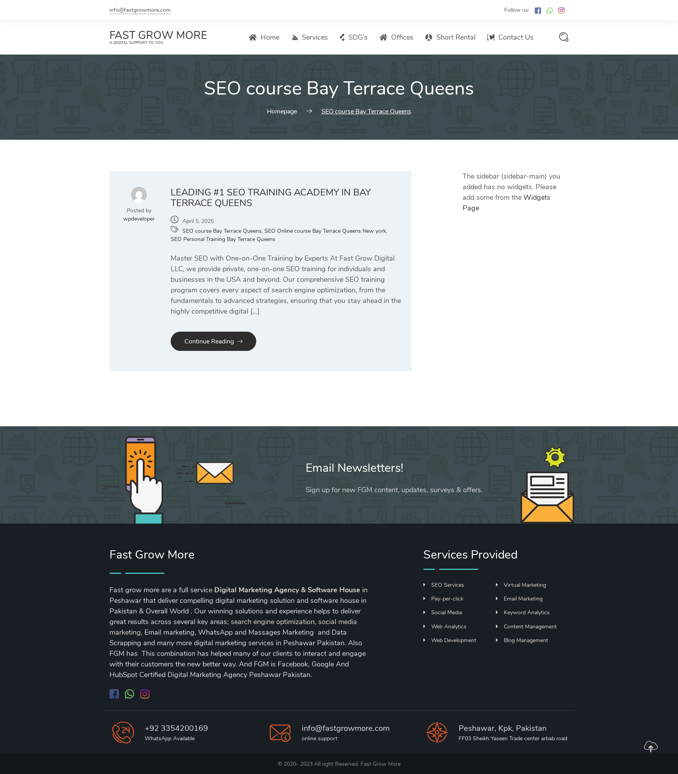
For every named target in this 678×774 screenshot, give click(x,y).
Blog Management (526, 640)
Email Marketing (523, 598)
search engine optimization (273, 621)
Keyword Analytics (527, 612)
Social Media (446, 612)
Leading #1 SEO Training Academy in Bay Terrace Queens (271, 198)
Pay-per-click (447, 598)
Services (315, 37)
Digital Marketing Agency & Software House (287, 590)
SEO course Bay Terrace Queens (222, 231)
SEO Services (447, 585)
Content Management (530, 626)
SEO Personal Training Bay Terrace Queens (223, 239)
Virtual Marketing (525, 585)
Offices (402, 37)
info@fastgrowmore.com (140, 10)
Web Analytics (449, 626)
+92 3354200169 (176, 728)
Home (270, 37)
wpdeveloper (139, 219)
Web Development (453, 640)
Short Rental (456, 37)
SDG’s (358, 37)
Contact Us (516, 37)
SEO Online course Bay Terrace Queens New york (325, 231)
